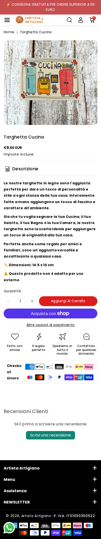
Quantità (12, 291)
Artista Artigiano (36, 515)
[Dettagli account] (80, 20)
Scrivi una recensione (50, 435)
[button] (7, 20)
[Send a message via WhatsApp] (9, 528)
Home (9, 32)
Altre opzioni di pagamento (50, 324)
